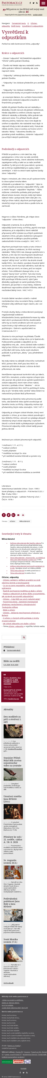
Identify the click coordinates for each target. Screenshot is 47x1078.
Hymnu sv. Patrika (14, 1046)
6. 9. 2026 (7, 665)
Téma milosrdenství (17, 570)
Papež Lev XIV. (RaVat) (39, 1052)
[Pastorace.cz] (12, 4)
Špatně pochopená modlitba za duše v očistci (22, 591)
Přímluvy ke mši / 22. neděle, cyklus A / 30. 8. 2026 (13, 839)
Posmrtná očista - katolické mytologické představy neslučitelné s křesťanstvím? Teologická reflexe (20, 604)
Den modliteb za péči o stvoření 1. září (12, 719)
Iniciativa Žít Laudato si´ (13, 750)
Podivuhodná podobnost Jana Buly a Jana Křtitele (12, 902)
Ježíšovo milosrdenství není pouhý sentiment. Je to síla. (27, 567)
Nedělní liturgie (13, 699)
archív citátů (37, 15)
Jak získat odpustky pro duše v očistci (19, 623)
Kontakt (23, 1068)
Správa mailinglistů (13, 650)
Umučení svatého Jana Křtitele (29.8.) (12, 799)
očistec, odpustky (16, 626)
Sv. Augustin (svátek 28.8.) (10, 861)
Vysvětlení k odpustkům (32, 26)
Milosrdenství (24, 521)
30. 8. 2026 (14, 665)
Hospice (27, 1052)
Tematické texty (19, 23)
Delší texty (15, 26)
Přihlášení (9, 646)
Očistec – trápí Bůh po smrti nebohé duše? (21, 599)
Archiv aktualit (8, 983)
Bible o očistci (9, 610)
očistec (12, 521)
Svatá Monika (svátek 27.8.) (11, 940)
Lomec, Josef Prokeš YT (13, 1054)
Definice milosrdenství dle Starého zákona (25, 543)
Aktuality (8, 709)
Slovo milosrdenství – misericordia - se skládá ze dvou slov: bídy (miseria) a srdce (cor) (27, 559)
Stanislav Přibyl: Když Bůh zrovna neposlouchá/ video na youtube (12, 761)
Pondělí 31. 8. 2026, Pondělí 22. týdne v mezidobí (11, 682)
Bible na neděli (12, 661)
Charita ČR (19, 1052)
